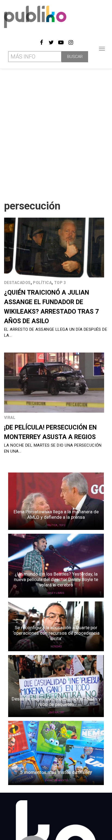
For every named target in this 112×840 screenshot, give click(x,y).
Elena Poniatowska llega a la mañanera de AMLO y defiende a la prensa (56, 514)
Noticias (56, 646)
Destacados (17, 282)
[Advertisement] (56, 132)
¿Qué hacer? (56, 712)
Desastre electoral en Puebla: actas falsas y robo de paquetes (56, 701)
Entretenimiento (56, 780)
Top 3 (60, 282)
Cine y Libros (56, 593)
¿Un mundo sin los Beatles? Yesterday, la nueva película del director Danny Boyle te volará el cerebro (56, 579)
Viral (9, 417)
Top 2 (62, 525)
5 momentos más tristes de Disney (56, 772)
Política (42, 282)
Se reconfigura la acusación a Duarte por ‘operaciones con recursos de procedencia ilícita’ (56, 633)
